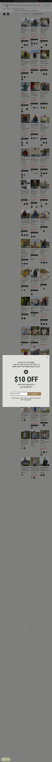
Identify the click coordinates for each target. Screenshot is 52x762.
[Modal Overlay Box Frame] (26, 381)
